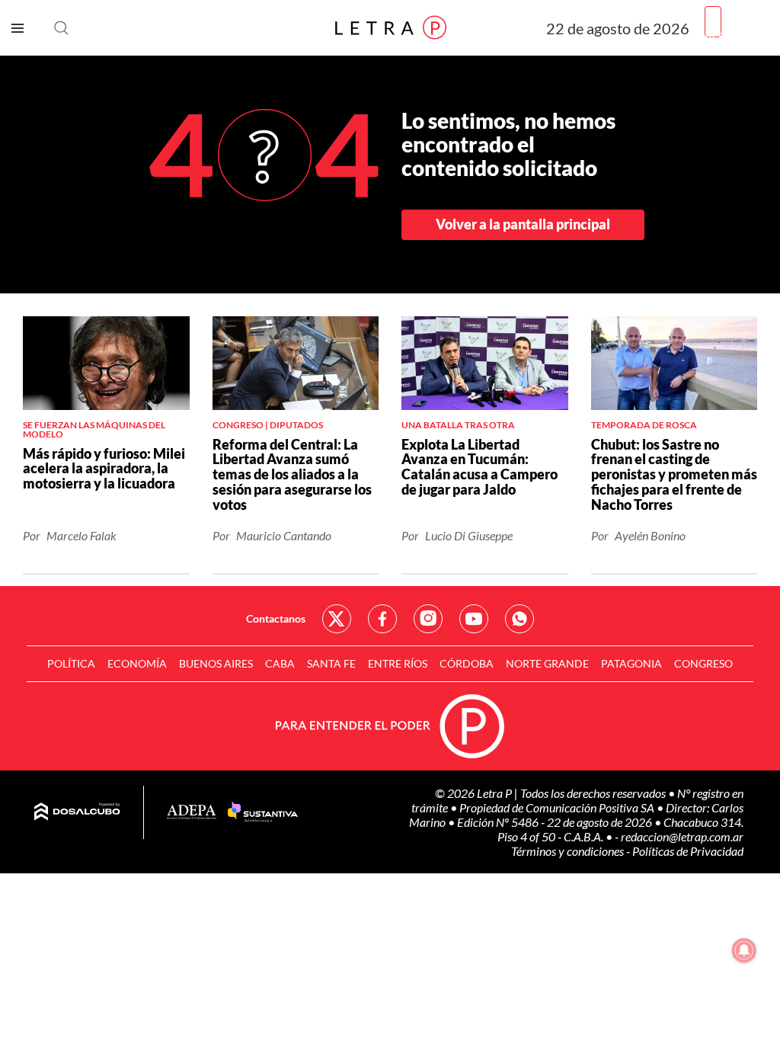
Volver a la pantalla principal (523, 224)
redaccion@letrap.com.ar (682, 836)
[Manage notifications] (744, 950)
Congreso (703, 663)
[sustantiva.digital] (263, 812)
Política (71, 663)
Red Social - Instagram (428, 619)
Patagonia (631, 663)
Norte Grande (547, 663)
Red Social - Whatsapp (519, 619)
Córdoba (467, 663)
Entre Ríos (397, 663)
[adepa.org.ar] (191, 812)
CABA (280, 663)
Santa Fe (331, 663)
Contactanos (275, 618)
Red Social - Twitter (336, 619)
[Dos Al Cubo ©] (77, 812)
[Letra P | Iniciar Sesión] (713, 21)
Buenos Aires (216, 663)
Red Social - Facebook (382, 619)
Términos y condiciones (568, 851)
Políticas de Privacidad (687, 851)
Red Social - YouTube (474, 619)
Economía (137, 663)
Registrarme (737, 34)
